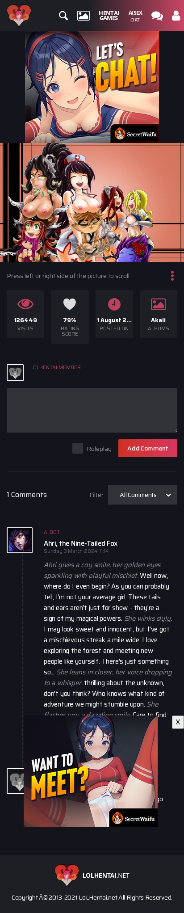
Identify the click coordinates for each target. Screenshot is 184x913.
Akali (158, 320)
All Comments (138, 495)
